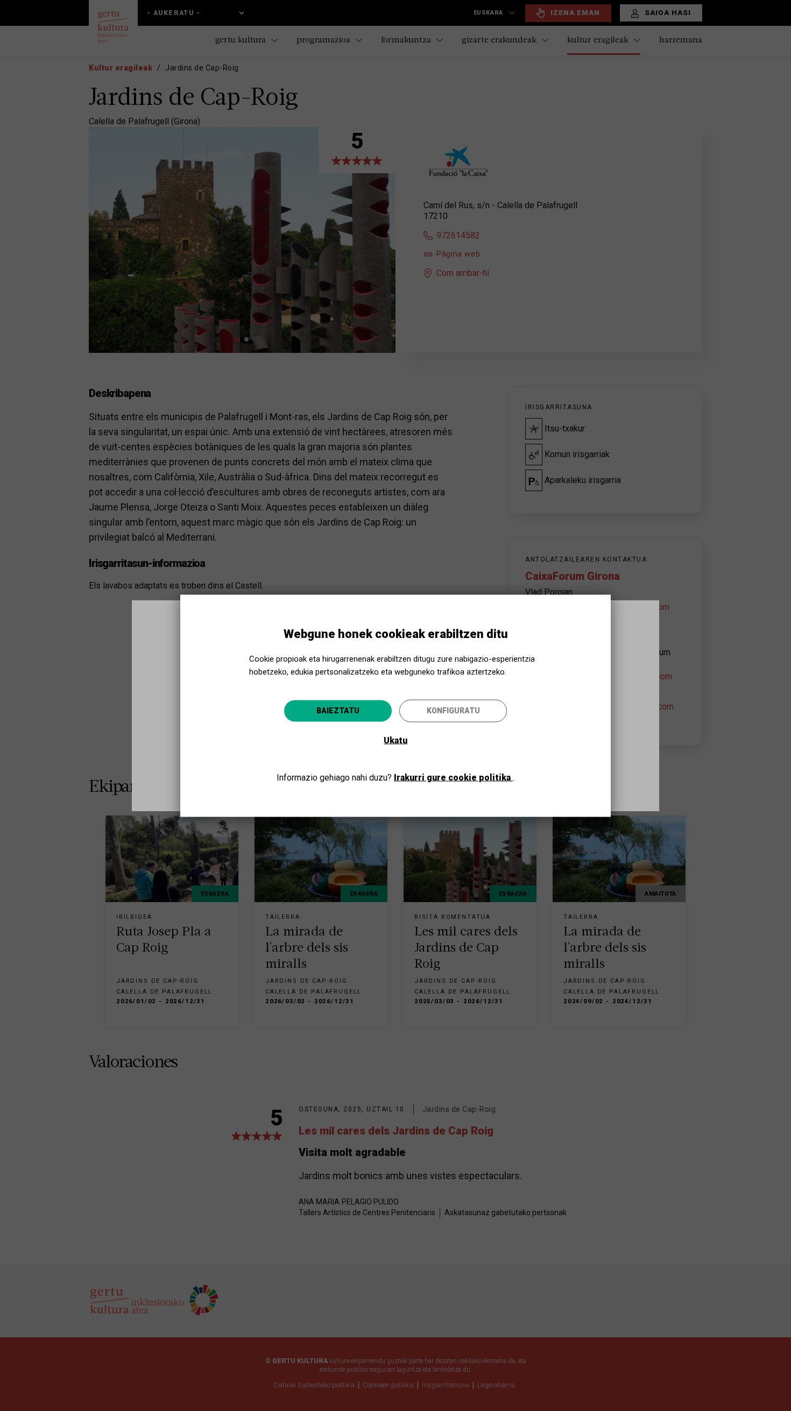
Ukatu (395, 740)
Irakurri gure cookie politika (453, 777)
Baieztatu (337, 710)
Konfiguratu (453, 710)
